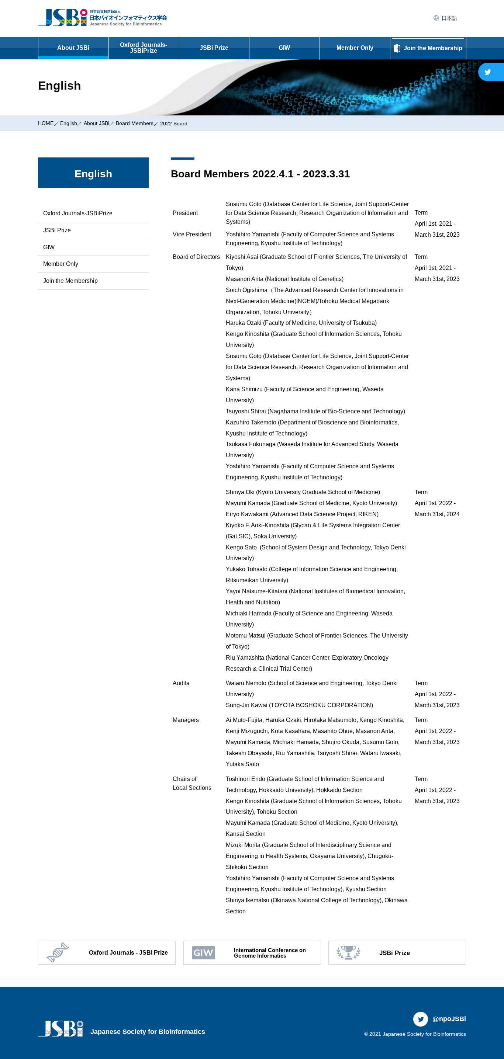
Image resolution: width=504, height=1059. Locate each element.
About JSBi (73, 48)
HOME (45, 123)
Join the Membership (70, 281)
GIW (284, 48)
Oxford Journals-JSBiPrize (143, 48)
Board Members (134, 123)
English (68, 123)
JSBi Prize (214, 48)
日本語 (448, 18)
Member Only (354, 48)
